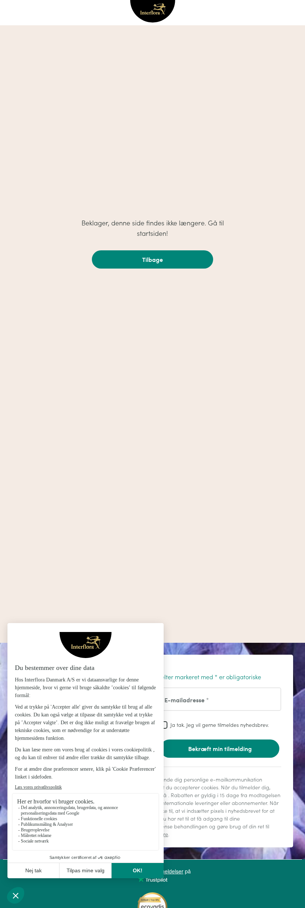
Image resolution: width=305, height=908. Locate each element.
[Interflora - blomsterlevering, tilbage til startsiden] (152, 12)
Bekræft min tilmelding (220, 748)
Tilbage (152, 259)
